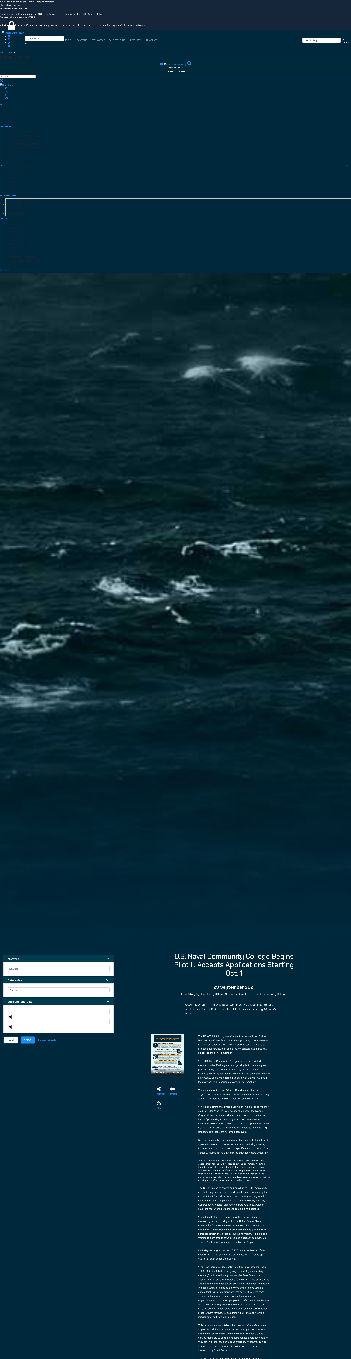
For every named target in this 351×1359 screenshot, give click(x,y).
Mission (12, 117)
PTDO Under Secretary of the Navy (25, 135)
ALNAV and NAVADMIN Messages (24, 261)
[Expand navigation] (162, 64)
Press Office (6, 52)
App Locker (14, 231)
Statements (14, 186)
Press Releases (16, 174)
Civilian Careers (17, 213)
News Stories (15, 191)
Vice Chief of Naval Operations (23, 143)
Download (176, 1072)
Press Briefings (16, 170)
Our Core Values (16, 109)
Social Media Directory (19, 227)
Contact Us (14, 265)
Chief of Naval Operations (21, 139)
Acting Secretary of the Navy (22, 131)
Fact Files (13, 248)
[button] (175, 5)
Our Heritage (15, 122)
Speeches (13, 182)
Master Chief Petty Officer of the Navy (27, 148)
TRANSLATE (5, 270)
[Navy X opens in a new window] (9, 39)
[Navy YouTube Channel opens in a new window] (9, 46)
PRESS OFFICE (6, 165)
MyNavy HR (15, 200)
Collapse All (47, 1040)
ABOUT (3, 104)
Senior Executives (17, 156)
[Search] (189, 64)
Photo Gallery (15, 223)
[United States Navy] (13, 32)
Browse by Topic (16, 236)
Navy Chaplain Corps (18, 244)
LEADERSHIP (5, 126)
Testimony (14, 178)
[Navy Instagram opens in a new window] (9, 42)
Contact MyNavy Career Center (24, 205)
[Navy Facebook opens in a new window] (9, 36)
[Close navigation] (1, 81)
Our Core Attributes (18, 113)
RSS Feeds (14, 252)
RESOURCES (5, 218)
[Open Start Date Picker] (10, 1017)
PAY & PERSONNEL (8, 195)
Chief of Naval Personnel (20, 152)
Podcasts (13, 240)
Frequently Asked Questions (22, 256)
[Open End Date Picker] (10, 1027)
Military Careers (17, 209)
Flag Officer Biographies (20, 160)
